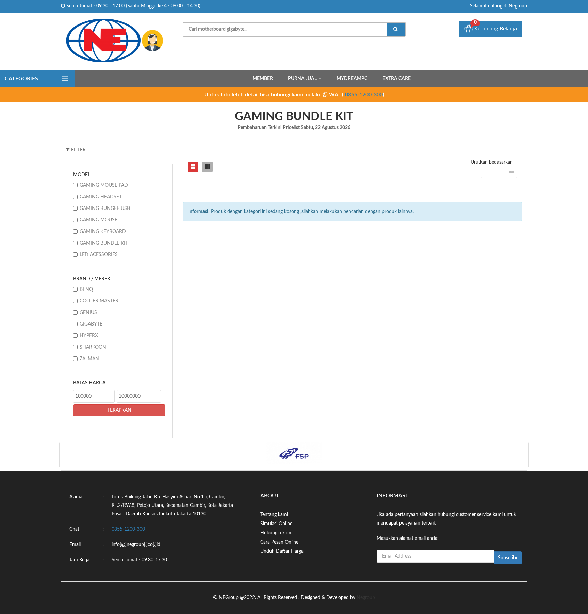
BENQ (86, 289)
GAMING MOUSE (98, 220)
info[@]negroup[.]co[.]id (136, 544)
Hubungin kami (276, 533)
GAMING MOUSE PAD (104, 185)
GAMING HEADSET (101, 197)
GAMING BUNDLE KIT (104, 243)
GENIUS (88, 312)
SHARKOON (93, 347)
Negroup (366, 597)
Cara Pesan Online (279, 542)
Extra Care (396, 78)
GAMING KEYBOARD (103, 231)
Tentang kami (274, 514)
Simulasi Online (276, 523)
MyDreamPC (352, 78)
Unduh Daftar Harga (282, 551)
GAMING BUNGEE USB (105, 208)
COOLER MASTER (99, 301)
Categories (21, 78)
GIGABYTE (91, 324)
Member (262, 78)
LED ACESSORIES (99, 254)
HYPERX (89, 335)
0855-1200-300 (364, 94)
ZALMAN (89, 358)
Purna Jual (302, 78)
